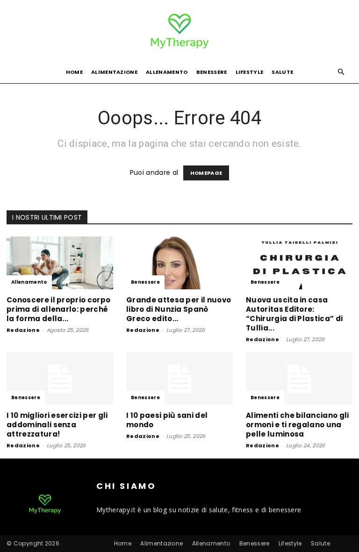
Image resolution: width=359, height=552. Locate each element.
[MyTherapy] (179, 31)
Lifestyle (250, 72)
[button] (341, 72)
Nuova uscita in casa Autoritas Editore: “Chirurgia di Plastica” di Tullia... (294, 314)
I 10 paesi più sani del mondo (167, 420)
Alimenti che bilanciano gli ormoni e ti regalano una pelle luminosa (297, 424)
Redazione (23, 330)
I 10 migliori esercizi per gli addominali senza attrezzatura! (57, 424)
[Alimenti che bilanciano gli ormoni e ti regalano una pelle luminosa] (299, 378)
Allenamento (167, 72)
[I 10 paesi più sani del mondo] (179, 378)
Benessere (211, 72)
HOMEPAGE (206, 173)
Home (74, 72)
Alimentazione (114, 72)
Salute (282, 72)
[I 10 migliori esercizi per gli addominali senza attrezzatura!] (60, 378)
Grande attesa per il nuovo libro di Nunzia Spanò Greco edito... (178, 309)
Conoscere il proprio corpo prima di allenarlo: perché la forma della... (58, 309)
